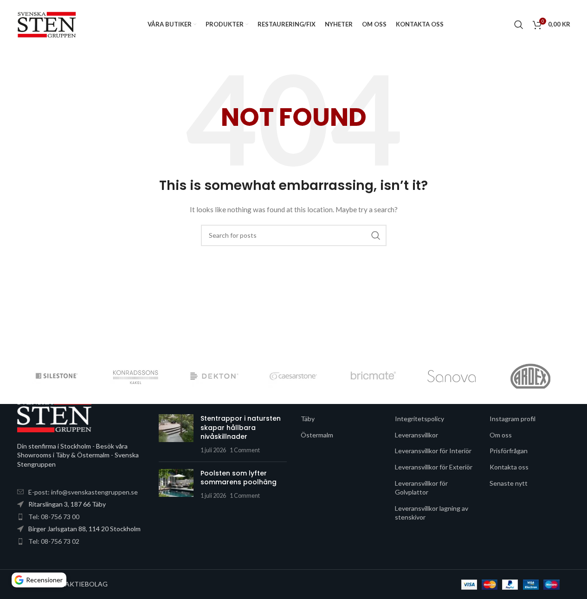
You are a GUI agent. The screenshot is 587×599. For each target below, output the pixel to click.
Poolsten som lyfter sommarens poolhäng (238, 478)
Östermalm (317, 435)
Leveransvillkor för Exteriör (433, 467)
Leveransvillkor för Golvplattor (421, 487)
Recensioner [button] (44, 580)
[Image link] (54, 415)
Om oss (501, 435)
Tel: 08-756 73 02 (53, 541)
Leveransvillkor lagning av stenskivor (431, 512)
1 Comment (245, 450)
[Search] (519, 24)
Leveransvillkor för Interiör (433, 451)
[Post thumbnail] (176, 434)
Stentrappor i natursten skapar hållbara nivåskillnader (240, 427)
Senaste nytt (509, 483)
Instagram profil (512, 419)
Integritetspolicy (419, 419)
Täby (308, 419)
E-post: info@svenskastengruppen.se (83, 492)
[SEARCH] (376, 235)
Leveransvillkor (416, 435)
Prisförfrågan (509, 451)
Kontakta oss (509, 467)
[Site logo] (47, 23)
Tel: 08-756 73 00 (53, 517)
